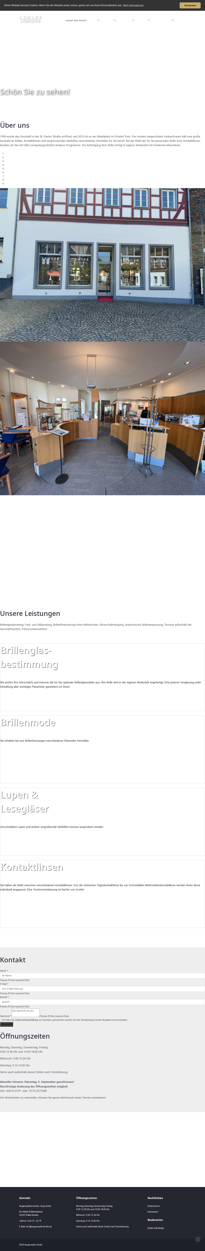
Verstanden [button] (190, 5)
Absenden (6, 1024)
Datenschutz (154, 1206)
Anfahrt (180, 20)
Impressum (153, 1212)
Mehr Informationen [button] (133, 5)
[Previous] (1, 497)
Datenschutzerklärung (26, 1020)
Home (92, 20)
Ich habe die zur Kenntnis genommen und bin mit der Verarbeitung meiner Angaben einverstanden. (65, 1020)
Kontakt (141, 20)
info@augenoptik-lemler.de (39, 1226)
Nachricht (5, 1016)
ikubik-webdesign (156, 1228)
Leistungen (124, 20)
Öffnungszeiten (160, 20)
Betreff (4, 997)
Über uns (107, 20)
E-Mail (4, 984)
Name (4, 970)
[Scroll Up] (197, 1239)
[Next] (3, 497)
